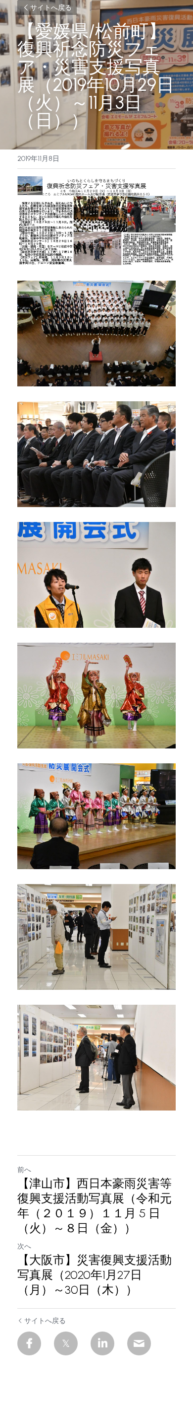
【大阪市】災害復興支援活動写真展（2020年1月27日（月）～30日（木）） (94, 1275)
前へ (24, 1170)
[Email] (139, 1343)
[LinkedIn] (102, 1343)
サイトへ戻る (51, 7)
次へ (24, 1246)
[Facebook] (29, 1343)
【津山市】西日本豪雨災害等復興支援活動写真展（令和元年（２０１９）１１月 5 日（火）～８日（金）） (94, 1205)
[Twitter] (66, 1343)
